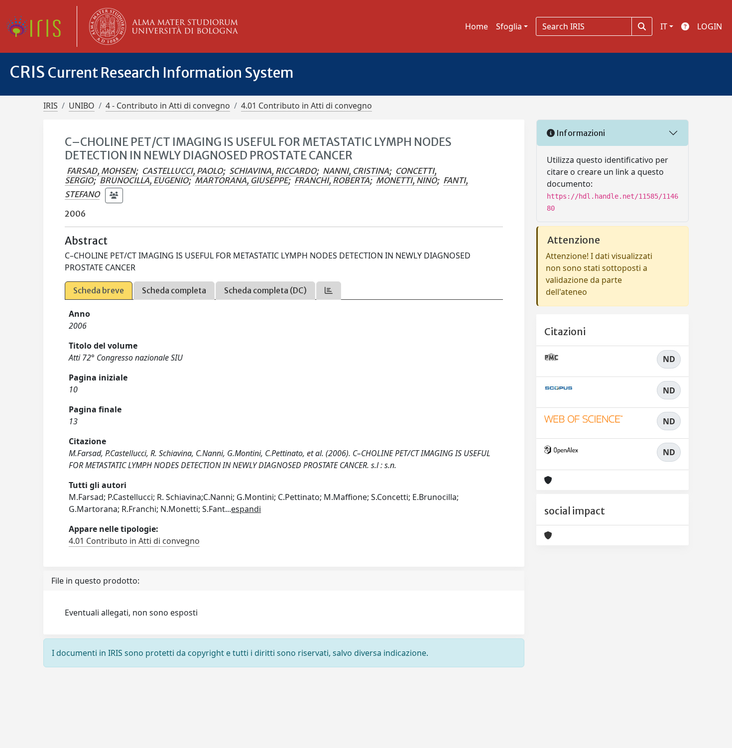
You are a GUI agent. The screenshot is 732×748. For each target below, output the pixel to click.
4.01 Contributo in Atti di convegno (306, 105)
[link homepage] (37, 26)
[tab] (328, 290)
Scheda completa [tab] (174, 290)
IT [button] (663, 26)
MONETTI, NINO (406, 180)
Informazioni (580, 133)
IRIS (50, 105)
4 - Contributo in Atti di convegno (168, 105)
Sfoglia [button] (509, 26)
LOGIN (709, 26)
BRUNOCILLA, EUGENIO (144, 180)
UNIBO (82, 105)
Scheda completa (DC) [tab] (265, 290)
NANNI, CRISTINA (356, 171)
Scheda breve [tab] (98, 290)
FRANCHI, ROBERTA (331, 180)
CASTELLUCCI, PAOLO (182, 171)
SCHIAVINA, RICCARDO (272, 171)
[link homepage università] (161, 26)
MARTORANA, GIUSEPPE (241, 180)
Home (476, 26)
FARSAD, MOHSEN (101, 171)
